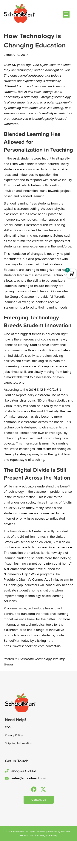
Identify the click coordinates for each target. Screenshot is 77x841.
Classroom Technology (34, 659)
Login (44, 835)
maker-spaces (17, 416)
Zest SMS (65, 831)
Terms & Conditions (30, 835)
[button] (34, 789)
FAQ (7, 727)
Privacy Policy (14, 735)
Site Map (53, 835)
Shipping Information (18, 743)
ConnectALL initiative (47, 579)
